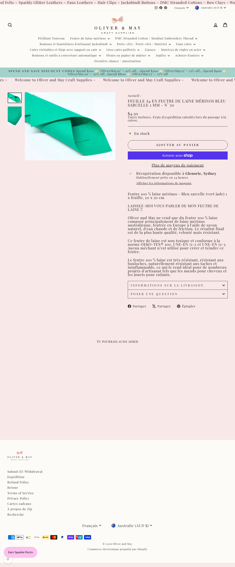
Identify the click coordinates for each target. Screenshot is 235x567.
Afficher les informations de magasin (163, 183)
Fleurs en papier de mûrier (126, 55)
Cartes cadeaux (19, 504)
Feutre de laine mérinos (88, 38)
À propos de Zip (19, 509)
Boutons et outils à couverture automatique (65, 55)
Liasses (150, 50)
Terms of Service (20, 493)
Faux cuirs (184, 44)
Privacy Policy (18, 498)
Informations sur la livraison (167, 285)
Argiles (161, 55)
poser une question (154, 294)
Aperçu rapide (33, 400)
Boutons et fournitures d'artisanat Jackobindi (74, 44)
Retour (12, 487)
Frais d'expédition (167, 117)
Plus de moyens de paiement (178, 165)
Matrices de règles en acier (181, 50)
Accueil (133, 96)
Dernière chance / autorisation (117, 61)
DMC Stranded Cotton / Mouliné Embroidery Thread (154, 38)
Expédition (15, 477)
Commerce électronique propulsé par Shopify (117, 549)
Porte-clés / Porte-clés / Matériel (142, 44)
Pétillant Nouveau (51, 38)
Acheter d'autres (187, 55)
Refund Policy (18, 482)
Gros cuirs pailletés (121, 50)
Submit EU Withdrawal (25, 471)
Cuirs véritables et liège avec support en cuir (64, 50)
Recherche (15, 514)
